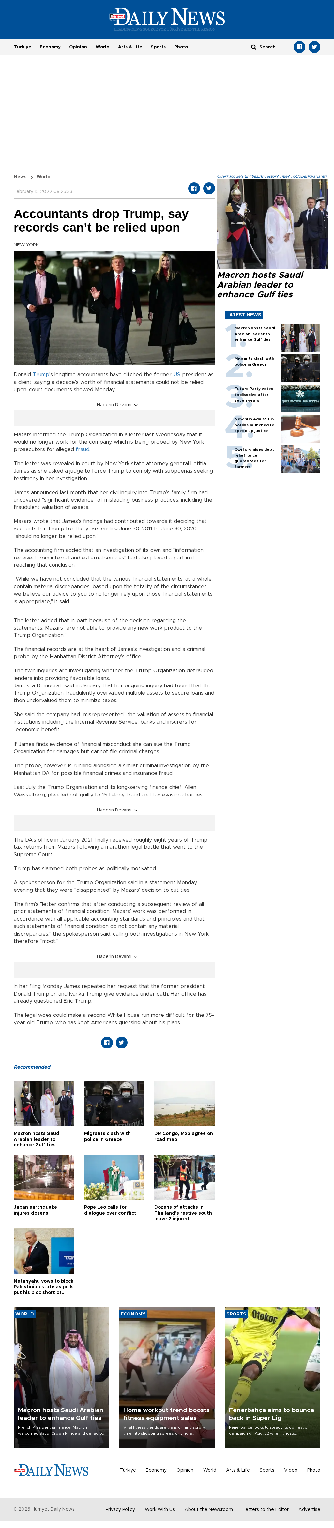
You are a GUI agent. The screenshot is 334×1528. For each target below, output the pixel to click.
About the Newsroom (209, 1509)
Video (290, 1470)
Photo (181, 47)
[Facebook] (299, 47)
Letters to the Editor (266, 1509)
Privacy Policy (120, 1509)
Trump (41, 374)
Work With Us (160, 1509)
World (103, 47)
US (176, 374)
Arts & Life (130, 47)
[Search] (253, 47)
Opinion (78, 47)
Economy (50, 47)
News (20, 177)
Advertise (309, 1509)
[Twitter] (314, 47)
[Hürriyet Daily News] (167, 19)
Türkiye (22, 47)
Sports (158, 47)
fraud (82, 449)
